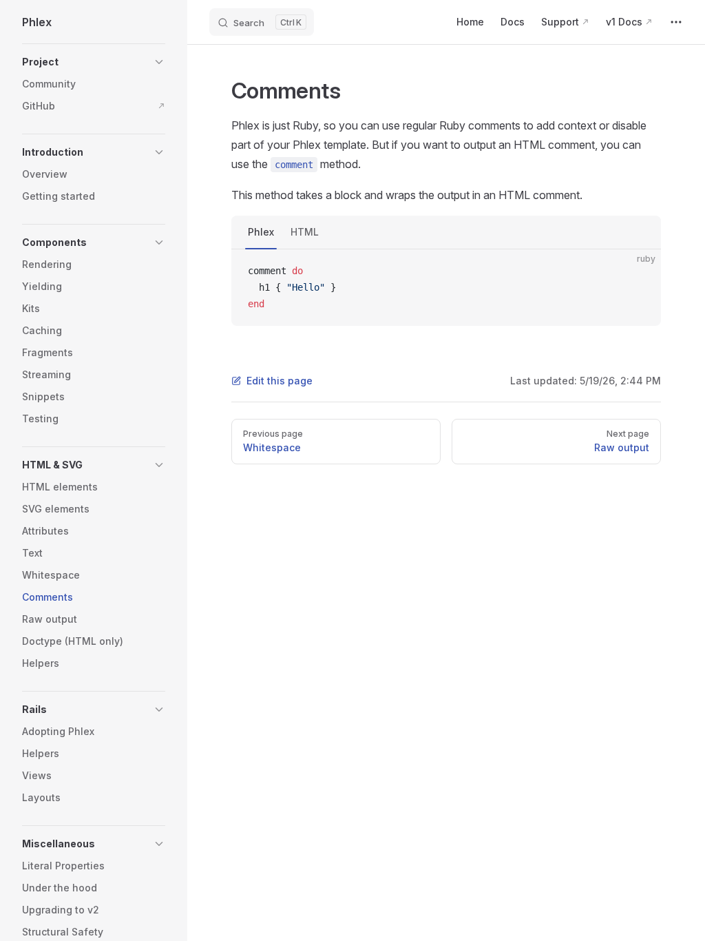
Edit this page (279, 380)
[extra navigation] (676, 22)
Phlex (261, 232)
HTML (305, 232)
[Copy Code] (639, 271)
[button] (93, 62)
